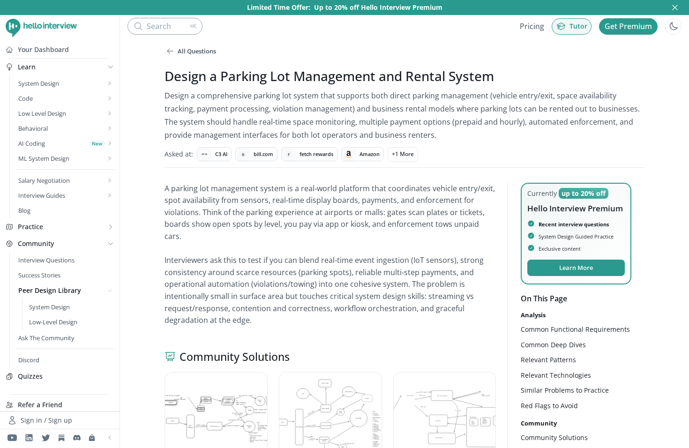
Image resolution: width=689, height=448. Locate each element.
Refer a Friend (40, 404)
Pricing (532, 26)
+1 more (403, 154)
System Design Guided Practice (576, 236)
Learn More (576, 267)
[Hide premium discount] (675, 7)
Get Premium (628, 26)
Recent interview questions (574, 224)
